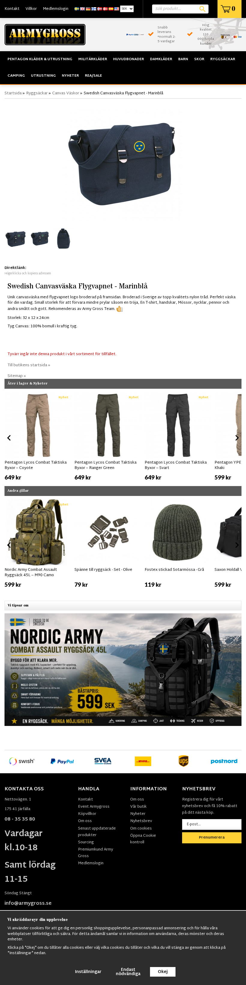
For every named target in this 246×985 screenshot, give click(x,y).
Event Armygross (94, 806)
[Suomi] (94, 9)
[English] (82, 9)
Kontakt (12, 9)
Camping (16, 75)
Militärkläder (92, 59)
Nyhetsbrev (141, 821)
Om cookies (141, 828)
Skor (199, 59)
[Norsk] (99, 9)
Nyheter (70, 75)
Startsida (13, 93)
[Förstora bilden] (123, 161)
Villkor (31, 9)
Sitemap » (17, 376)
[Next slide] (237, 438)
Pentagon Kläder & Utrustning (40, 59)
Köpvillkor (87, 814)
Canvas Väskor (65, 93)
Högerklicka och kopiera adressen (27, 273)
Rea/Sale (93, 75)
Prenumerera (212, 837)
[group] (37, 437)
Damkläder (161, 59)
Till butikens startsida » (29, 365)
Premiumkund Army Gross (95, 853)
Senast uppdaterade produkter (97, 832)
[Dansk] (105, 9)
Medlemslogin (55, 9)
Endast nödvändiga (128, 972)
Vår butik (138, 806)
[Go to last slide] (9, 438)
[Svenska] (76, 9)
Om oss (85, 821)
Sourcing (86, 842)
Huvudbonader (128, 59)
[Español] (111, 9)
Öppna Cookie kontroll (143, 839)
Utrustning (43, 75)
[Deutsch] (88, 9)
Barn (183, 59)
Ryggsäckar (222, 59)
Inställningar (88, 972)
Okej (163, 972)
